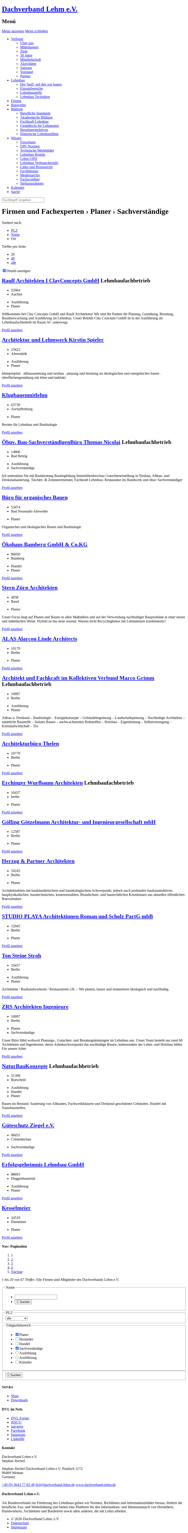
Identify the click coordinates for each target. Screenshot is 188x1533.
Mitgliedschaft (30, 59)
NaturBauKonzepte (25, 1066)
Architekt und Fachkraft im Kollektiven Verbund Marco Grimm (78, 678)
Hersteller (26, 1339)
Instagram (18, 1435)
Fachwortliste (30, 179)
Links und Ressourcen (36, 167)
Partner (25, 76)
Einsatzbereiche (31, 88)
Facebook (18, 1431)
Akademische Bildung (36, 117)
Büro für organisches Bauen (35, 497)
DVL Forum (20, 1418)
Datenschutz (20, 1523)
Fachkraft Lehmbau (34, 121)
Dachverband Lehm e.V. (39, 9)
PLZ (14, 230)
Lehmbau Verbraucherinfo (39, 163)
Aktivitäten (28, 64)
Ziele (24, 51)
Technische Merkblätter (37, 150)
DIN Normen (30, 146)
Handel (24, 1344)
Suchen (23, 1302)
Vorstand (26, 72)
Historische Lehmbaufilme (39, 134)
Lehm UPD (28, 159)
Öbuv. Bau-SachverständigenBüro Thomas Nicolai (61, 442)
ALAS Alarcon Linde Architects (39, 639)
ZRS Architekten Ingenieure (35, 1007)
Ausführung (28, 1358)
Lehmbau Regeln (32, 154)
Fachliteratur (29, 171)
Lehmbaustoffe (31, 93)
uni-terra (17, 1426)
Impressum (19, 1527)
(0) (18, 1485)
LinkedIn (17, 1439)
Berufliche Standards (35, 113)
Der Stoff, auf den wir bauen (41, 84)
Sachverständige (31, 1348)
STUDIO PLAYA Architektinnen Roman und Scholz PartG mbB (77, 916)
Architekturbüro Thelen (30, 744)
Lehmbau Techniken (35, 97)
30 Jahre (26, 55)
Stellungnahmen (32, 183)
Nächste (17, 1272)
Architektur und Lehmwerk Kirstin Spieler (53, 340)
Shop (15, 1396)
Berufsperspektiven (34, 130)
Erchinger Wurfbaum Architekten (42, 783)
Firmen (16, 101)
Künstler (25, 1362)
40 (13, 258)
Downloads (19, 1400)
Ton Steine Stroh (21, 956)
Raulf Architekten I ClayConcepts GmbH (50, 281)
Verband (17, 39)
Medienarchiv (30, 175)
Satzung (26, 68)
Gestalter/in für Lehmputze (39, 126)
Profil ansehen (12, 330)
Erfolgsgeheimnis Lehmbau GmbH (43, 1165)
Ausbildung (27, 1353)
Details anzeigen (18, 271)
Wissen (16, 138)
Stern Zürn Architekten (30, 588)
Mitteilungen (29, 47)
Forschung (28, 142)
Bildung (17, 109)
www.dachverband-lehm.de (96, 1485)
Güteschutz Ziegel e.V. (28, 1125)
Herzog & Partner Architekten (38, 861)
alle (13, 263)
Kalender (17, 188)
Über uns (26, 43)
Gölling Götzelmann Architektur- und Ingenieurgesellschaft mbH (79, 822)
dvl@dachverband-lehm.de (55, 1485)
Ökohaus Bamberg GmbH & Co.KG (45, 544)
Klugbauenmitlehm (24, 395)
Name (15, 235)
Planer (23, 1335)
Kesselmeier (16, 1208)
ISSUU (16, 1422)
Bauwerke (18, 105)
